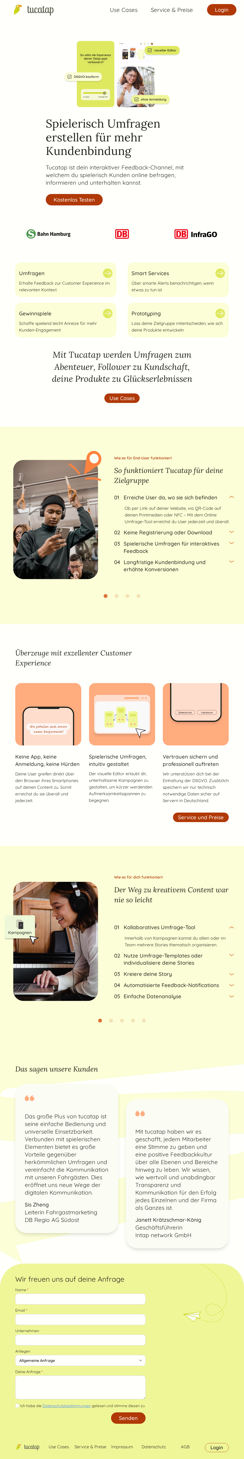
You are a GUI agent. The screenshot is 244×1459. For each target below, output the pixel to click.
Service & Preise (172, 9)
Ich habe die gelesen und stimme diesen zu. (82, 1405)
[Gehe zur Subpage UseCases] (107, 273)
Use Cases (123, 9)
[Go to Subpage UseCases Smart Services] (220, 273)
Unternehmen (27, 1331)
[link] (33, 10)
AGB (185, 1446)
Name (21, 1290)
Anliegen (22, 1351)
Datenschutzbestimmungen (66, 1405)
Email (21, 1310)
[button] (105, 596)
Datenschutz (154, 1446)
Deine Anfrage (29, 1372)
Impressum (122, 1446)
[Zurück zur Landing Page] (33, 10)
